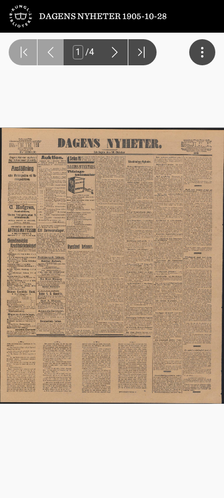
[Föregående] (51, 52)
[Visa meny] (202, 52)
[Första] (23, 52)
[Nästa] (115, 52)
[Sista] (142, 52)
